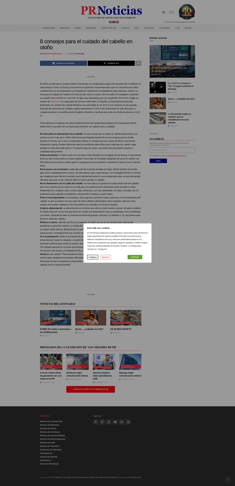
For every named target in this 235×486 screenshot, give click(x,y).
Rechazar (105, 257)
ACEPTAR (135, 257)
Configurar (93, 257)
